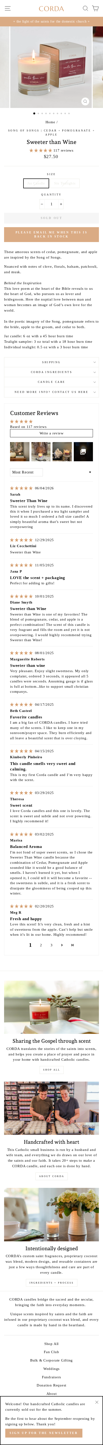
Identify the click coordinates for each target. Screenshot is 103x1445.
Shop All (51, 1344)
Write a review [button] (52, 433)
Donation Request (51, 1385)
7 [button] (58, 114)
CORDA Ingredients (51, 372)
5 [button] (50, 114)
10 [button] (69, 114)
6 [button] (54, 114)
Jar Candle (36, 183)
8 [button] (62, 114)
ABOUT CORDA (51, 1176)
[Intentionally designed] (51, 1214)
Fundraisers (51, 1377)
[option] (51, 21)
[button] (41, 150)
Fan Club (51, 1352)
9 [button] (65, 114)
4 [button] (46, 114)
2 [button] (39, 114)
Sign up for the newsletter (44, 1433)
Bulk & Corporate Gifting (51, 1360)
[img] (22, 488)
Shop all (51, 1069)
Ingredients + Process (51, 1282)
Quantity (51, 194)
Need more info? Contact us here (52, 392)
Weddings (51, 1369)
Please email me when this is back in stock (52, 234)
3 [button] (42, 114)
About (51, 1394)
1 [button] (34, 114)
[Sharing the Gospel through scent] (51, 1007)
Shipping (51, 362)
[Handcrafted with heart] (51, 1108)
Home (50, 122)
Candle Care (51, 381)
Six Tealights (65, 183)
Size (51, 174)
